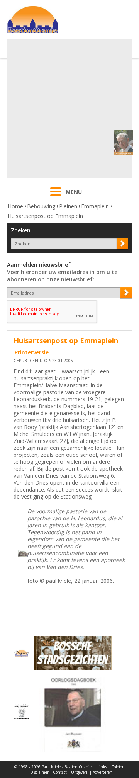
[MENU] (55, 197)
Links (102, 766)
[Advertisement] (69, 108)
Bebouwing (41, 206)
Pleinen (68, 206)
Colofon (118, 766)
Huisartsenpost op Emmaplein (45, 216)
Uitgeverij (79, 772)
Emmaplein (95, 206)
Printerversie (32, 352)
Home (15, 206)
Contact (60, 772)
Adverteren (102, 772)
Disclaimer (39, 772)
